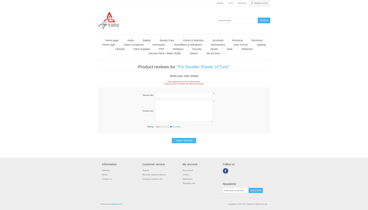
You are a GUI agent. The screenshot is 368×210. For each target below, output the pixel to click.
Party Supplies (141, 49)
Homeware (159, 44)
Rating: (150, 126)
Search (194, 53)
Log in (230, 3)
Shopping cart (189, 183)
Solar (230, 49)
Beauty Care (167, 40)
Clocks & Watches (193, 40)
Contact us (107, 179)
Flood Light (108, 44)
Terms (105, 174)
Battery (147, 40)
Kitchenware (218, 44)
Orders (186, 174)
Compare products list (152, 179)
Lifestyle (120, 49)
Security (197, 49)
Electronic (257, 40)
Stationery (247, 49)
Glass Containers (134, 44)
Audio (130, 40)
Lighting (261, 44)
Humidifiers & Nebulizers (188, 44)
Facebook (225, 171)
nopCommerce (116, 204)
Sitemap (106, 170)
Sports (214, 49)
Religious (178, 49)
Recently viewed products (154, 174)
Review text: (148, 111)
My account (213, 53)
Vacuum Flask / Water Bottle (164, 53)
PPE (161, 49)
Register (220, 3)
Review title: (148, 95)
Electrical (237, 40)
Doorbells (217, 40)
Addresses (187, 179)
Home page (112, 40)
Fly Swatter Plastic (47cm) (203, 66)
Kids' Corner (241, 44)
